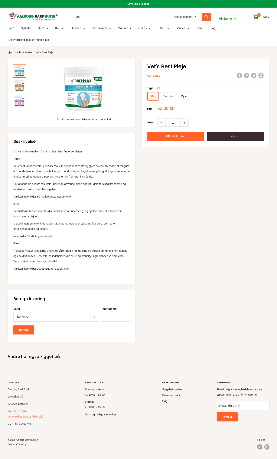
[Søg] (206, 17)
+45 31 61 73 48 (17, 411)
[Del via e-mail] (261, 75)
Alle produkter (24, 52)
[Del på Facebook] (239, 75)
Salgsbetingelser (172, 389)
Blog (212, 28)
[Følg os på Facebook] (259, 447)
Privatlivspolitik (171, 395)
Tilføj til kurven (175, 136)
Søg (164, 401)
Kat (57, 28)
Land (16, 308)
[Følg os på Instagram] (266, 447)
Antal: (151, 122)
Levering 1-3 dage (138, 3)
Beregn (24, 329)
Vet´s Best (154, 75)
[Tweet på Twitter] (253, 75)
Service (180, 28)
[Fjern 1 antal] (161, 123)
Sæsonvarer (99, 28)
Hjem (11, 28)
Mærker (123, 28)
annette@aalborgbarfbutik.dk (25, 416)
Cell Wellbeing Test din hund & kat (28, 39)
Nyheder (26, 28)
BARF (161, 28)
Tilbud (199, 28)
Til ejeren (75, 28)
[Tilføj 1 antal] (184, 123)
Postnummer (109, 308)
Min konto (226, 18)
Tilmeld (227, 416)
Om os (142, 28)
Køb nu (235, 136)
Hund (41, 28)
